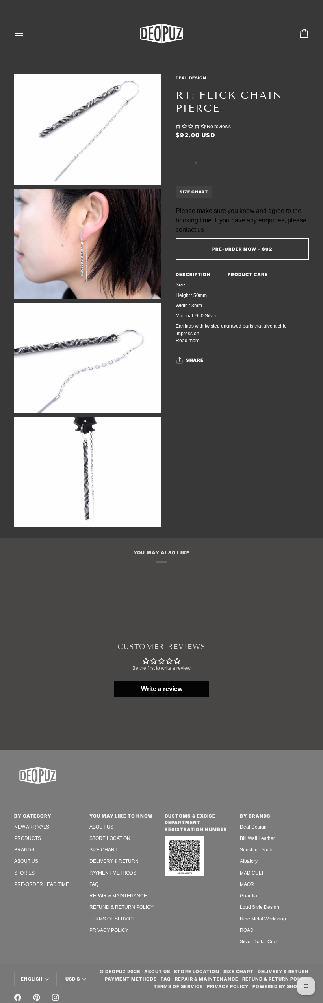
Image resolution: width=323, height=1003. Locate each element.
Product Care (248, 274)
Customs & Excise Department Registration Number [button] (196, 822)
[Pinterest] (36, 997)
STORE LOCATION (109, 838)
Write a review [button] (161, 689)
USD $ (72, 979)
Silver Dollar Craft (259, 941)
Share (195, 360)
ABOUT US (26, 861)
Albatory (249, 861)
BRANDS (24, 850)
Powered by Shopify (280, 986)
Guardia (248, 895)
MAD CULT (252, 873)
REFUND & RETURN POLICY (121, 907)
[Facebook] (17, 997)
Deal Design (191, 77)
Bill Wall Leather (257, 838)
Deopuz (115, 971)
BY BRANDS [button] (255, 816)
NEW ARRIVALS (31, 827)
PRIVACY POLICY (108, 930)
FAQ (93, 884)
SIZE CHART (194, 191)
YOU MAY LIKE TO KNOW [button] (121, 816)
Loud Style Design (259, 907)
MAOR (247, 884)
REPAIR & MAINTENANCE (118, 895)
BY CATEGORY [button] (33, 816)
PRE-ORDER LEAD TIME (41, 884)
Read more (188, 340)
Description (193, 274)
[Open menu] (26, 33)
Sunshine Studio (257, 850)
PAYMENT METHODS (112, 873)
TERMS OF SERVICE (112, 919)
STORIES (24, 873)
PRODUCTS (27, 838)
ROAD (247, 930)
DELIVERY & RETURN (114, 861)
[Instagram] (55, 997)
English (32, 979)
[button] (191, 126)
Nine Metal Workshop (263, 919)
